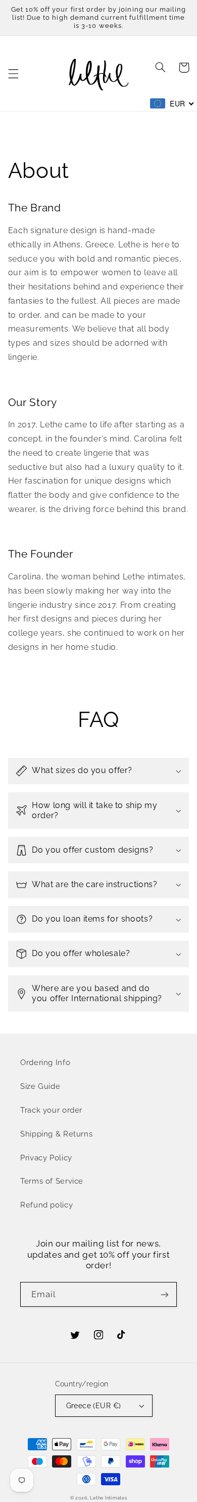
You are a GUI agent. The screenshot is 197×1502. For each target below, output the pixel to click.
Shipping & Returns (56, 1133)
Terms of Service (51, 1181)
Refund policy (46, 1204)
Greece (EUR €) (93, 1406)
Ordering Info (45, 1062)
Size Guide (40, 1086)
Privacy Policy (46, 1157)
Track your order (51, 1110)
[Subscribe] (164, 1294)
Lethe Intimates (108, 1497)
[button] (13, 73)
